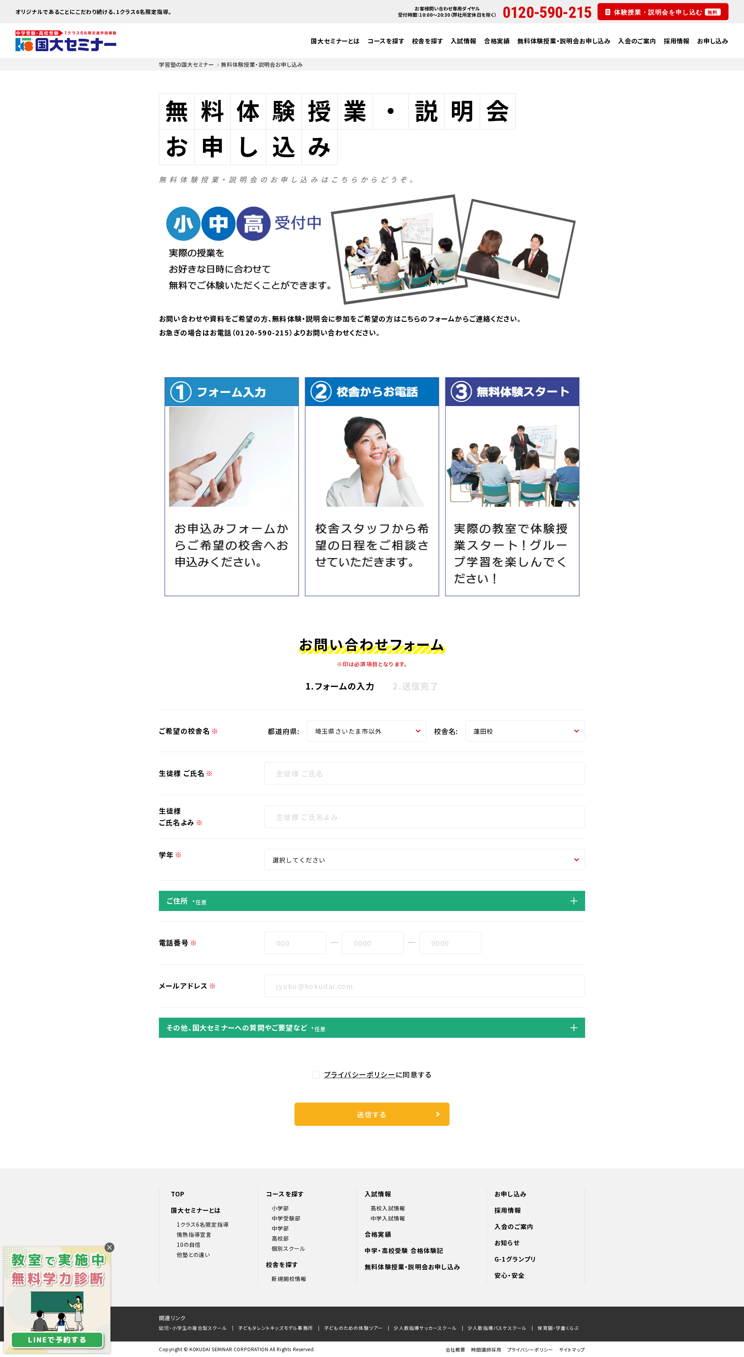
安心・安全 (509, 1275)
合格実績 (497, 40)
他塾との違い (193, 1254)
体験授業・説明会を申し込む (666, 11)
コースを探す (386, 40)
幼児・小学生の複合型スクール (193, 1327)
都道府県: (284, 731)
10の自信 (189, 1244)
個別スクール (288, 1248)
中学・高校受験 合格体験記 (404, 1250)
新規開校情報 (289, 1279)
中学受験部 (286, 1218)
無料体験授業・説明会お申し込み (564, 40)
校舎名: (446, 731)
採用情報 (677, 40)
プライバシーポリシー (360, 1074)
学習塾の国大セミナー (186, 64)
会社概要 (456, 1349)
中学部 (280, 1228)
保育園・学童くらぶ (558, 1327)
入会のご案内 (637, 40)
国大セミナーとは (335, 40)
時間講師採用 (486, 1349)
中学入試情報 (387, 1218)
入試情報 (464, 40)
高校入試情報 (387, 1208)
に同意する (378, 1074)
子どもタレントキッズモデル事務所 (275, 1327)
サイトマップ (572, 1349)
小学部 (280, 1208)
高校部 (280, 1238)
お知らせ (507, 1242)
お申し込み (712, 40)
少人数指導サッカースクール (425, 1327)
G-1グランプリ (515, 1259)
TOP (178, 1193)
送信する (372, 1114)
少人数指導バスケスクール (497, 1327)
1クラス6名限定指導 (203, 1224)
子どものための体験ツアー (353, 1327)
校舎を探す (427, 40)
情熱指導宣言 (194, 1234)
